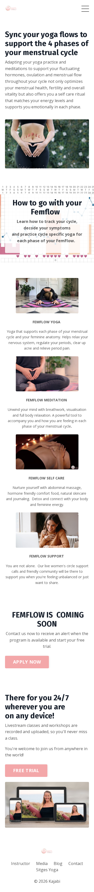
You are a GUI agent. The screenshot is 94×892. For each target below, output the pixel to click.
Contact (75, 863)
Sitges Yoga (47, 869)
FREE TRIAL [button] (26, 770)
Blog (58, 863)
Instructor (20, 863)
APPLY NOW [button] (27, 662)
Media (42, 863)
